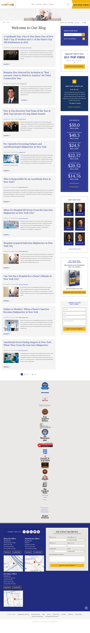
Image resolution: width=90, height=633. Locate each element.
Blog (43, 614)
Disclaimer (70, 614)
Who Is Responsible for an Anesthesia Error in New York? (27, 180)
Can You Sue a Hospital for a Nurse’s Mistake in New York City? (28, 278)
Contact (48, 614)
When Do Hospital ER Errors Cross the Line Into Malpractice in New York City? (28, 211)
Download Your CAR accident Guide (74, 292)
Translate (69, 22)
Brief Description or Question (56, 554)
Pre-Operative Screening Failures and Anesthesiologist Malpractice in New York (25, 145)
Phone (70, 543)
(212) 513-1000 (31, 546)
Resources (45, 4)
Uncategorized (23, 83)
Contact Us (51, 4)
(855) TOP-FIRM (11, 548)
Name (52, 537)
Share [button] (76, 22)
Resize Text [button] (62, 22)
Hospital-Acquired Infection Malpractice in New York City (28, 244)
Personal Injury (22, 119)
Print (83, 22)
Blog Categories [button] (70, 39)
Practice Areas (39, 4)
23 (32, 374)
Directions (7, 552)
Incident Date (52, 548)
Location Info (16, 552)
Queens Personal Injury (37, 616)
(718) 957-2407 (10, 581)
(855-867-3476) (74, 60)
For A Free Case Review (74, 66)
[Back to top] (86, 608)
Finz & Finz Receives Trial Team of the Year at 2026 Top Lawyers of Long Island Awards (27, 112)
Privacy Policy (78, 614)
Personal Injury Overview (26, 47)
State (68, 548)
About (33, 4)
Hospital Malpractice (23, 218)
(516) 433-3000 (10, 546)
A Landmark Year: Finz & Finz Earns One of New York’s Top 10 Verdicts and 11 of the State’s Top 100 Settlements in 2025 (28, 39)
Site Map (64, 614)
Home (4, 22)
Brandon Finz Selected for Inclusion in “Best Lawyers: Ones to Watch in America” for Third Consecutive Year (27, 75)
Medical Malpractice (23, 187)
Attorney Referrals (35, 614)
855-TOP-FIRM (81, 5)
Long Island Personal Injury (51, 616)
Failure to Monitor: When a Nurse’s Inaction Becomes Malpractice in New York (26, 311)
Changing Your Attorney (23, 614)
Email (52, 543)
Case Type (71, 537)
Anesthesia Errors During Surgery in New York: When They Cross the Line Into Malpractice (28, 344)
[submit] (68, 4)
